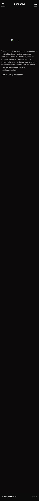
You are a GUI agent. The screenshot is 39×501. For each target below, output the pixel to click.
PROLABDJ (19, 4)
